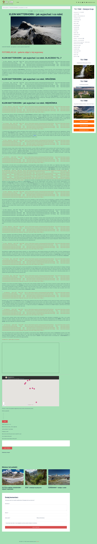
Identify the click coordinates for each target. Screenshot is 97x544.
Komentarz (7, 503)
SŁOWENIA (76, 49)
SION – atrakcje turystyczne (33, 487)
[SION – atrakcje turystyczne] (36, 477)
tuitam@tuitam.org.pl (91, 2)
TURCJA (75, 52)
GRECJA (75, 23)
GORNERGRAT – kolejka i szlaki (57, 487)
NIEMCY (75, 32)
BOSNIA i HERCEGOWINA (78, 16)
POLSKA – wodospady (78, 38)
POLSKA (75, 36)
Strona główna (5, 7)
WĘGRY (75, 54)
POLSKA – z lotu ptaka (78, 40)
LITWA (75, 30)
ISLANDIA (75, 27)
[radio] (37, 413)
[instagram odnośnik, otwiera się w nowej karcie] (80, 2)
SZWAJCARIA (76, 50)
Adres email (7, 517)
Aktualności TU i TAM (78, 12)
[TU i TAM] (8, 2)
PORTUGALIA (76, 45)
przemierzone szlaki (84, 130)
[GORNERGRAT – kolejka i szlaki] (59, 477)
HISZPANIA (76, 25)
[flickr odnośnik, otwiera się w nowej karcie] (82, 2)
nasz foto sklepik (84, 125)
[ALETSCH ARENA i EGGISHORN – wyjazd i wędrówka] (13, 477)
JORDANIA (76, 29)
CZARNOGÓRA (76, 19)
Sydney (37, 541)
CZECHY (75, 21)
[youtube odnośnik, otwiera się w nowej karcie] (84, 2)
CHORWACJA (76, 17)
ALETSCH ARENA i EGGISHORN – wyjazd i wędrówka (11, 488)
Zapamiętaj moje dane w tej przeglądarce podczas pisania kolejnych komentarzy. (21, 523)
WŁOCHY (75, 56)
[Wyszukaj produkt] (76, 2)
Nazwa (6, 512)
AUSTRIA (75, 14)
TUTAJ (34, 135)
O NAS (18, 2)
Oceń (5, 421)
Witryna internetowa (40, 517)
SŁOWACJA (76, 47)
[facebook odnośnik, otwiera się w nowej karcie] (78, 2)
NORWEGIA (76, 34)
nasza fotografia (84, 121)
